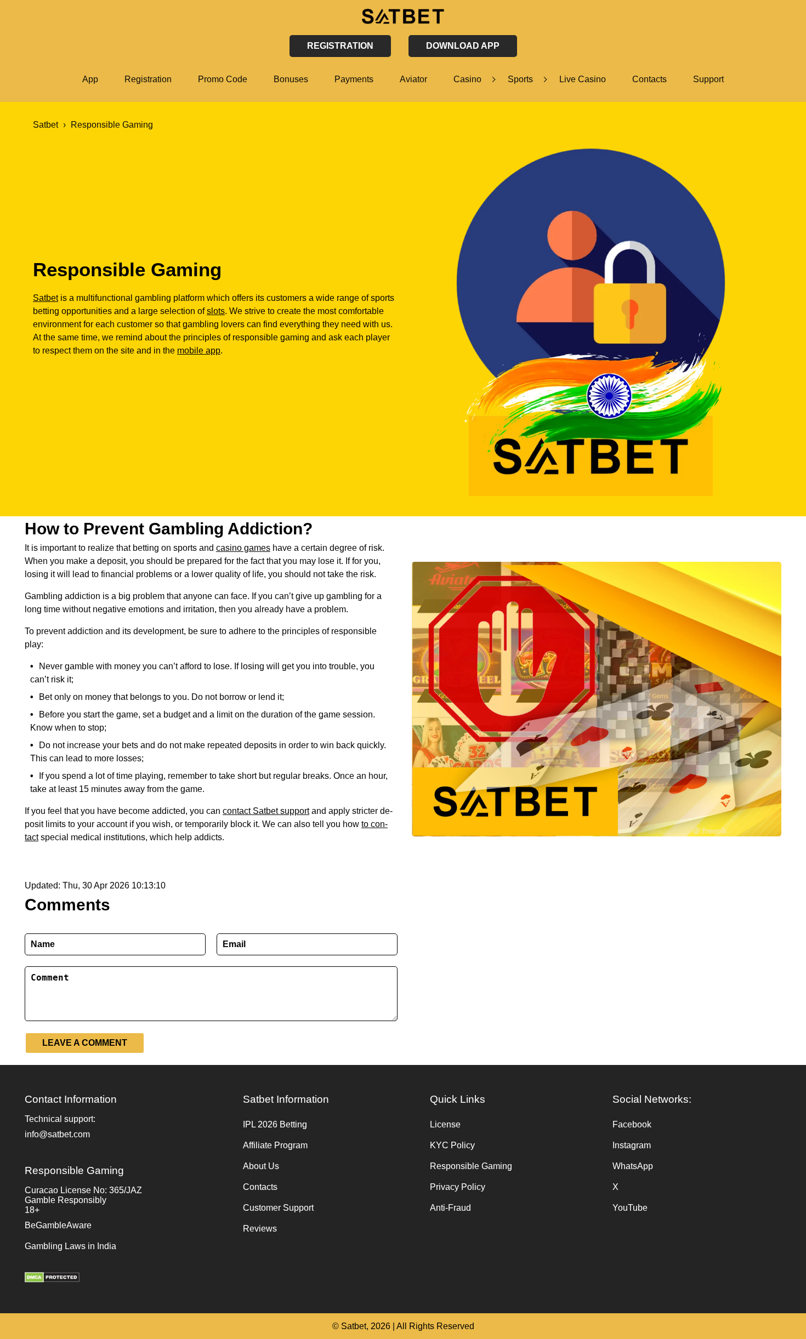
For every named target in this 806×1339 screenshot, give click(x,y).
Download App (463, 45)
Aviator (413, 79)
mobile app (198, 350)
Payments (353, 79)
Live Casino (582, 79)
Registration (148, 79)
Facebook (631, 1124)
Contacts (649, 79)
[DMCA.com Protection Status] (128, 1279)
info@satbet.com (57, 1134)
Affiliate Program (275, 1145)
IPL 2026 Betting (275, 1124)
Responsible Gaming (471, 1166)
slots (216, 311)
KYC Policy (452, 1145)
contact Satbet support (266, 811)
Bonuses (291, 79)
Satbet (45, 298)
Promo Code (222, 79)
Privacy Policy (457, 1187)
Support (708, 79)
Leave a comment (84, 1042)
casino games (243, 547)
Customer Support (278, 1207)
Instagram (631, 1145)
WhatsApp (632, 1166)
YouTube (630, 1207)
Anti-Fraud (450, 1207)
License (445, 1124)
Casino (467, 79)
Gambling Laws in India (70, 1246)
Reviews (260, 1228)
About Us (261, 1166)
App (90, 79)
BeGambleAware (58, 1225)
